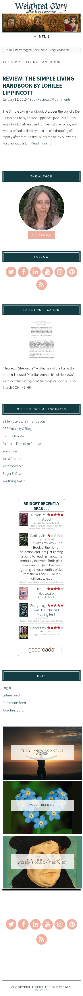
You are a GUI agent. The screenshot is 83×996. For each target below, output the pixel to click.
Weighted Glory (48, 987)
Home (8, 50)
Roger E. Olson (12, 473)
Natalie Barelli (47, 597)
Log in (6, 687)
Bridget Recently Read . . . (41, 506)
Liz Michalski (47, 539)
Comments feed (14, 702)
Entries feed (11, 695)
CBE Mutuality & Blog (17, 428)
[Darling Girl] (23, 545)
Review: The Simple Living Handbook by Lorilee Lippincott (38, 85)
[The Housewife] (23, 598)
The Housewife (44, 591)
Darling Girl (38, 535)
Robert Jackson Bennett (48, 522)
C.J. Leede (47, 631)
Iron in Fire (9, 451)
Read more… (41, 143)
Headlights (38, 628)
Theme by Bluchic (41, 990)
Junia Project (11, 458)
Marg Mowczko (12, 466)
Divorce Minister (13, 436)
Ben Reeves (43, 618)
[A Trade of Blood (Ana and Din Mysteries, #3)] (23, 524)
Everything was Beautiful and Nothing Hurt (44, 610)
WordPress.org (12, 710)
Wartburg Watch (13, 481)
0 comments (61, 99)
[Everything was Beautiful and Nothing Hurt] (23, 615)
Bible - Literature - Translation (23, 421)
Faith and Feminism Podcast (22, 443)
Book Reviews (39, 99)
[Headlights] (23, 637)
